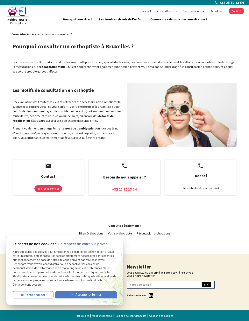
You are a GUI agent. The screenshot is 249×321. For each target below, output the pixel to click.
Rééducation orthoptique (153, 233)
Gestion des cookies (161, 316)
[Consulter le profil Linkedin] (151, 295)
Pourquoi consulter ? (78, 19)
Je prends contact (48, 188)
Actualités (216, 11)
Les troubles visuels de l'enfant (121, 19)
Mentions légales (102, 316)
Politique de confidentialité (130, 316)
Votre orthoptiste (167, 11)
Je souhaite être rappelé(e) (201, 188)
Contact (236, 11)
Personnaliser (35, 295)
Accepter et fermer (88, 295)
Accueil (146, 11)
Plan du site (82, 316)
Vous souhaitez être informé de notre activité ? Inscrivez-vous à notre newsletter (160, 274)
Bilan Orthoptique (91, 233)
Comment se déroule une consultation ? (178, 19)
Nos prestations (192, 11)
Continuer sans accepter (28, 284)
